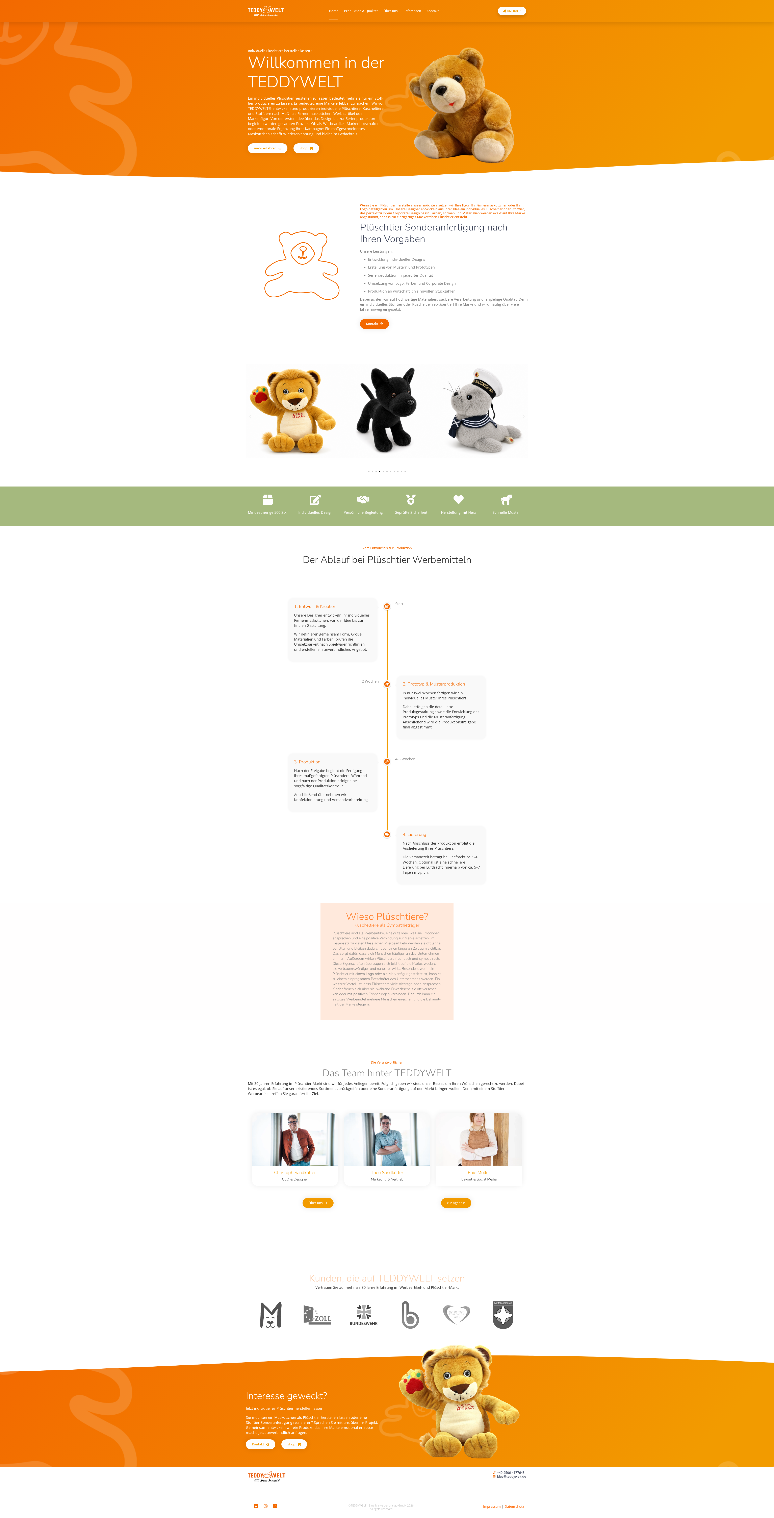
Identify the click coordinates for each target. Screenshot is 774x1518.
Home (333, 11)
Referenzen (412, 11)
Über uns (391, 11)
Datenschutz (514, 1506)
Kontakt (433, 11)
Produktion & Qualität (361, 11)
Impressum (492, 1506)
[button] (250, 416)
